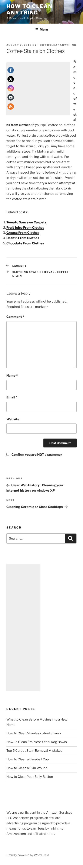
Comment (15, 317)
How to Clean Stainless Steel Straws (33, 733)
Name (12, 375)
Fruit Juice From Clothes (25, 228)
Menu (44, 29)
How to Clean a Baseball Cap (27, 759)
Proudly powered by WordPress (27, 855)
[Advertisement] (38, 88)
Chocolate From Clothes (25, 243)
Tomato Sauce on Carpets (26, 222)
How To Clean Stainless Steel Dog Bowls (36, 742)
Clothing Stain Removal (33, 272)
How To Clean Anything (29, 9)
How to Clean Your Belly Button (29, 777)
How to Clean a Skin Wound (26, 768)
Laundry (19, 265)
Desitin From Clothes (22, 238)
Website (12, 419)
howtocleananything (57, 44)
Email (11, 397)
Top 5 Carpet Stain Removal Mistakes (34, 751)
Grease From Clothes (22, 233)
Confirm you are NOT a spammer (36, 455)
